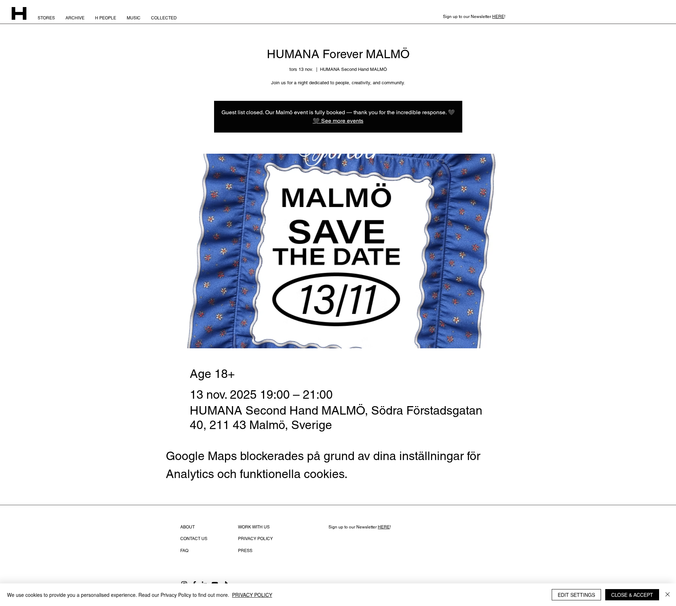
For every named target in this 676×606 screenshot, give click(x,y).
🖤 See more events (338, 120)
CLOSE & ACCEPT (632, 594)
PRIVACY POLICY (252, 594)
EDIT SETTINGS (576, 594)
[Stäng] (667, 594)
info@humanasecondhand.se (356, 539)
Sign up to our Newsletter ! (359, 527)
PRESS (245, 550)
